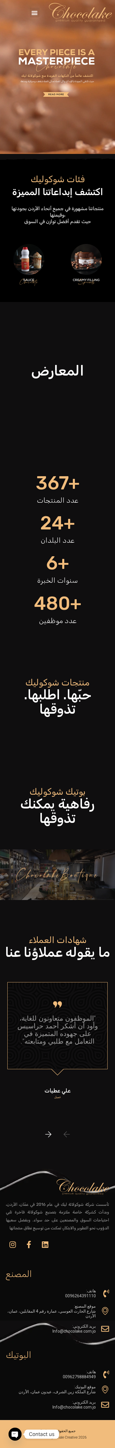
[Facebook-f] (28, 1244)
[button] (35, 12)
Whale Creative (66, 1437)
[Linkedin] (45, 1244)
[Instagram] (12, 1244)
